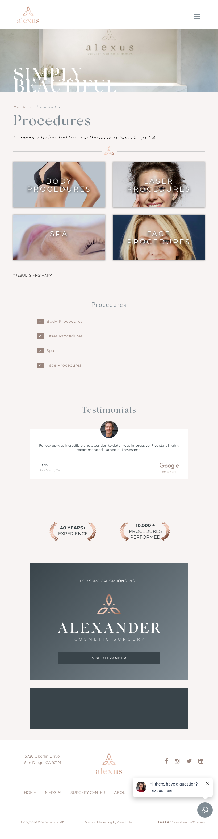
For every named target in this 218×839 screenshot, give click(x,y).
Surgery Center (87, 792)
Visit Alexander (109, 658)
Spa (59, 234)
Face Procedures (159, 238)
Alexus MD (28, 14)
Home (20, 106)
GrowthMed (125, 822)
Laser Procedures (159, 185)
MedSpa (53, 792)
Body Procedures (59, 185)
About (121, 792)
